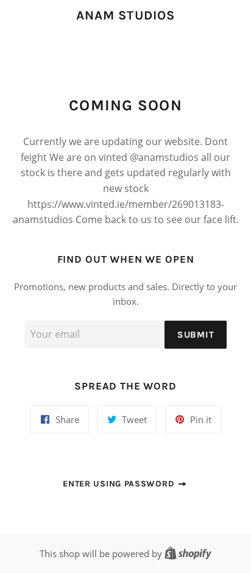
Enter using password (120, 484)
